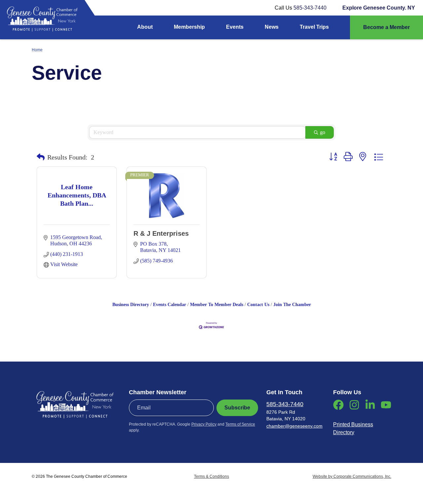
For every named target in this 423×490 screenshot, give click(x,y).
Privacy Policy (203, 424)
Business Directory (130, 304)
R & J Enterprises (161, 233)
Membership (189, 27)
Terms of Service (240, 424)
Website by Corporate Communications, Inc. (352, 476)
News (272, 27)
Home (37, 50)
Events (235, 27)
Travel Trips (314, 27)
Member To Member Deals (216, 304)
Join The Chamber (292, 304)
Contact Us (258, 304)
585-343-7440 (310, 8)
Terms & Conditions (211, 476)
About (145, 27)
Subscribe (237, 407)
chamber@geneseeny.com (294, 426)
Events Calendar (169, 304)
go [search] (322, 132)
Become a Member (386, 27)
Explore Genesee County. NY (378, 8)
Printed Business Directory (353, 428)
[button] (41, 157)
